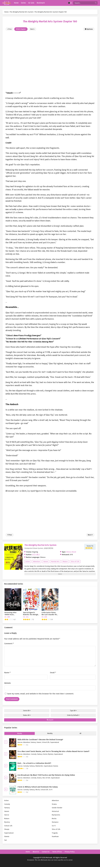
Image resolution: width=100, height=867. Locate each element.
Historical (55, 811)
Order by (72, 715)
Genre (26, 710)
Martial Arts (55, 561)
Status (26, 715)
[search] (95, 3)
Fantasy (33, 742)
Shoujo (6, 829)
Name (7, 672)
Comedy (33, 754)
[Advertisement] (50, 60)
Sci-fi (50, 790)
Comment (9, 643)
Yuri (5, 840)
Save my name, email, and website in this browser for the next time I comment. (40, 694)
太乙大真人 (36, 554)
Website (7, 683)
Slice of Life (75, 561)
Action (27, 561)
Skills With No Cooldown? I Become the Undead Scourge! (40, 740)
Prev (10, 29)
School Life (46, 742)
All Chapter (22, 29)
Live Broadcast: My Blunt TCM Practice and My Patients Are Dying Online (46, 775)
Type (72, 710)
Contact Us (46, 852)
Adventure (36, 561)
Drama (39, 778)
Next (32, 29)
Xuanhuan (55, 836)
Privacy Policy (70, 852)
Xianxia (55, 766)
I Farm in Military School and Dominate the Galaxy (37, 787)
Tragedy (55, 833)
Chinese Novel (71, 552)
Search (50, 720)
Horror (45, 754)
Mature (65, 561)
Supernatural (54, 742)
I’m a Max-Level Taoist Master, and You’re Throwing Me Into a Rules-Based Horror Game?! (53, 751)
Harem (45, 561)
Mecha (37, 790)
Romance (55, 822)
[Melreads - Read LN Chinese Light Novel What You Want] (6, 3)
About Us (36, 852)
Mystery (50, 754)
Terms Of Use (57, 852)
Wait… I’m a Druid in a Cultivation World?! (34, 763)
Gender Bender (57, 808)
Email (53, 672)
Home (28, 852)
